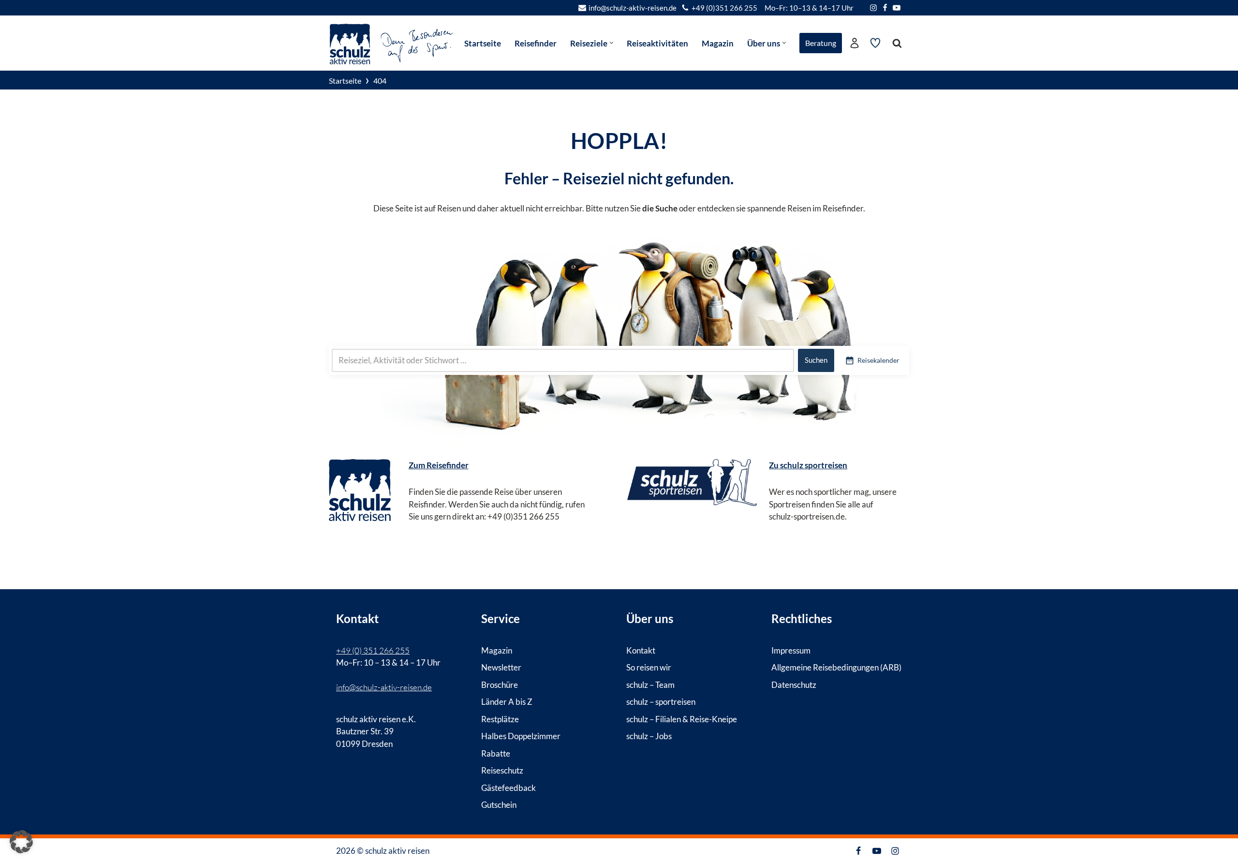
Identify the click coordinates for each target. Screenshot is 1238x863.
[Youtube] (896, 7)
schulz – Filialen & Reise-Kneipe (681, 719)
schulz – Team (650, 684)
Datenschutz (793, 684)
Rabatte (495, 753)
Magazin (718, 43)
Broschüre (499, 684)
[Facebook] (885, 7)
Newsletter (501, 667)
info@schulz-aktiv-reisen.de (633, 7)
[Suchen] (897, 43)
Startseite (482, 43)
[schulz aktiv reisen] (392, 43)
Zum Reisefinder (439, 465)
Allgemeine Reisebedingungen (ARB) (836, 667)
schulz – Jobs (649, 736)
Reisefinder (536, 43)
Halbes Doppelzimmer (520, 736)
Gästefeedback (508, 787)
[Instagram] (873, 7)
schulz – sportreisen (660, 702)
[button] (611, 43)
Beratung (820, 42)
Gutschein (498, 805)
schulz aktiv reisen (397, 851)
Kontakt (640, 650)
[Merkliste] (875, 43)
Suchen (816, 360)
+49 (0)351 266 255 (724, 7)
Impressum (791, 650)
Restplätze (500, 719)
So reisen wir (648, 667)
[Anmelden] (854, 43)
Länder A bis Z (506, 702)
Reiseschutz (502, 770)
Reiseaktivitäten (657, 43)
